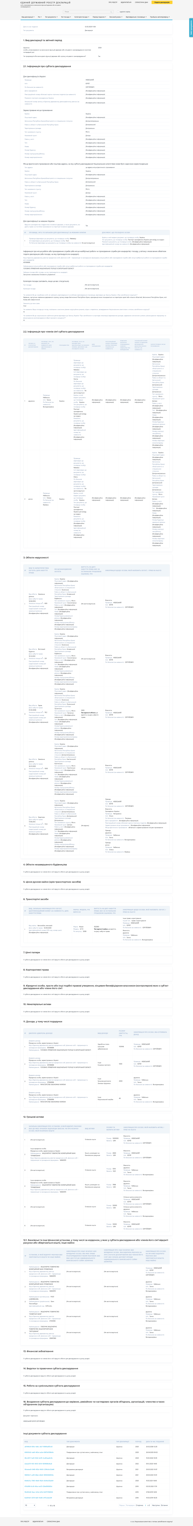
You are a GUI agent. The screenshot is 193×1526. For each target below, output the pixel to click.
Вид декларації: (27, 17)
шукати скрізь (125, 12)
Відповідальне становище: (135, 17)
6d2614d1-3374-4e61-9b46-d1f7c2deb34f (38, 1498)
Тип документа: (50, 17)
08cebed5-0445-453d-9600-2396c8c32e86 (39, 1469)
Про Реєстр (113, 2)
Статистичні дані (141, 2)
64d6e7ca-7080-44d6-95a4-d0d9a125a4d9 (39, 1480)
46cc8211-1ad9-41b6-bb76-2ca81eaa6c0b (38, 1458)
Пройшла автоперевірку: (159, 17)
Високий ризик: (115, 17)
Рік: (39, 17)
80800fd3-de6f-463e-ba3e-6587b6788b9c (39, 1452)
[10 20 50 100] (30, 1505)
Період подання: (99, 17)
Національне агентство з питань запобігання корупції (153, 1521)
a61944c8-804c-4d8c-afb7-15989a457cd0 (38, 1446)
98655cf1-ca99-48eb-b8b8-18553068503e (39, 1475)
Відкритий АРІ (126, 2)
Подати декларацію (162, 2)
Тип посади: (65, 17)
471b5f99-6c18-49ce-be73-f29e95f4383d (38, 1486)
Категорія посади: (81, 17)
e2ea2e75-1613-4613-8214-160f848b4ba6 (38, 1463)
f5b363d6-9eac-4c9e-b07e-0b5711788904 (39, 1492)
